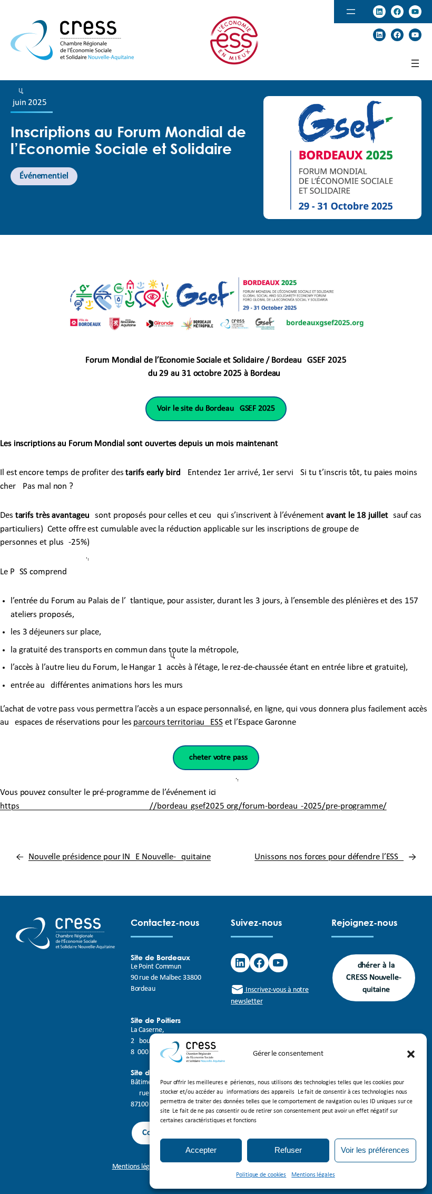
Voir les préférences (375, 1149)
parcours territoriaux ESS (178, 722)
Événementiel (43, 176)
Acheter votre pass (215, 757)
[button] (411, 1054)
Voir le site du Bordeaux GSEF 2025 (216, 408)
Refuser (288, 1149)
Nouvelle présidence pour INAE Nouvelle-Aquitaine (119, 856)
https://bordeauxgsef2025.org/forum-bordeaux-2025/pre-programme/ (193, 806)
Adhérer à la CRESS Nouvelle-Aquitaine (373, 977)
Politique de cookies (261, 1175)
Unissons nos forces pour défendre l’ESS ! (329, 856)
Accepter (201, 1149)
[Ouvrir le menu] (351, 11)
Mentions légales (313, 1175)
